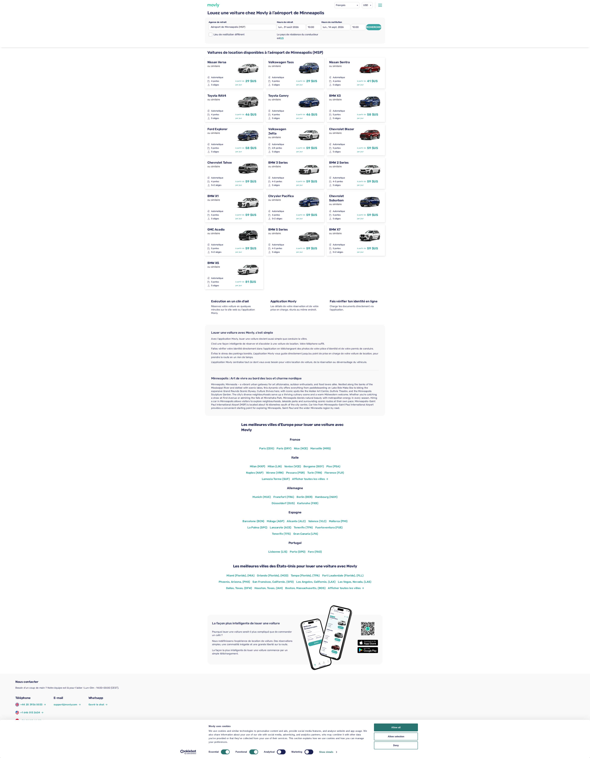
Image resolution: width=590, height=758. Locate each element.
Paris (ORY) (284, 448)
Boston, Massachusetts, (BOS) (305, 588)
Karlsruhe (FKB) (307, 503)
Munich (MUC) (261, 497)
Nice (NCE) (301, 448)
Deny (396, 745)
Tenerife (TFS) (281, 533)
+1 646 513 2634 (30, 712)
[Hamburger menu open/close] (380, 5)
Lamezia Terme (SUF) (276, 479)
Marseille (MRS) (320, 448)
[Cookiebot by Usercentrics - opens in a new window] (188, 752)
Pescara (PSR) (295, 472)
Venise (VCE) (292, 466)
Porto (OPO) (297, 551)
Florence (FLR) (334, 472)
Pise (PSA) (333, 466)
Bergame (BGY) (313, 466)
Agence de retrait (217, 22)
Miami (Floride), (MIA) (240, 575)
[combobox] (346, 5)
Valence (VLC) (317, 521)
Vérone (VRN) (275, 472)
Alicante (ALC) (296, 521)
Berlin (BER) (305, 497)
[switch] (253, 751)
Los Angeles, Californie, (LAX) (315, 582)
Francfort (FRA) (283, 497)
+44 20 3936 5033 (31, 704)
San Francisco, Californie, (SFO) (273, 582)
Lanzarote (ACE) (280, 527)
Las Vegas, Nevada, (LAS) (354, 582)
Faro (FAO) (315, 551)
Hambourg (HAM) (326, 497)
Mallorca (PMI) (338, 521)
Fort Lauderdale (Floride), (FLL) (343, 575)
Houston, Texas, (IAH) (268, 588)
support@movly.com (67, 704)
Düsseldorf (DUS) (283, 503)
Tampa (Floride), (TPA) (305, 575)
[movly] (213, 5)
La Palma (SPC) (257, 527)
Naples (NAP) (254, 472)
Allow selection (396, 736)
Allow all (396, 727)
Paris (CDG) (266, 448)
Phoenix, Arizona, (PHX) (234, 582)
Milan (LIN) (275, 466)
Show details (326, 752)
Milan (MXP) (257, 466)
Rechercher (373, 27)
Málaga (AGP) (275, 521)
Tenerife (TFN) (303, 527)
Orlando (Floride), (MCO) (272, 575)
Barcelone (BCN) (253, 521)
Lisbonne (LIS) (277, 551)
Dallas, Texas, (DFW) (239, 588)
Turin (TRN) (314, 472)
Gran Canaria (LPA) (305, 533)
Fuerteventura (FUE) (329, 527)
